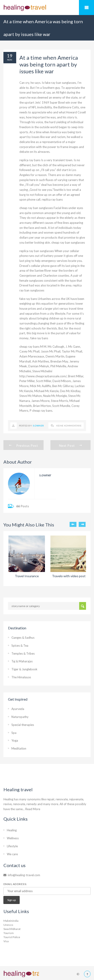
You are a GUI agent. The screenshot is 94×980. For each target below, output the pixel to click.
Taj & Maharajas (22, 661)
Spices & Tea (19, 645)
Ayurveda (17, 709)
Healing (12, 830)
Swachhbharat (12, 929)
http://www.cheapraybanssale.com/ (43, 376)
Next (82, 524)
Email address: (15, 884)
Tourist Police (11, 937)
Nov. (10, 59)
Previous (73, 524)
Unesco (8, 924)
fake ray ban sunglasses (60, 82)
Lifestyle (12, 846)
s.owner (38, 425)
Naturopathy (20, 717)
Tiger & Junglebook (24, 669)
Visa (6, 941)
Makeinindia (10, 920)
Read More (32, 809)
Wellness (13, 838)
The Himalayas (21, 677)
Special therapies (22, 725)
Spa (13, 733)
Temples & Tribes (23, 653)
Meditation (18, 748)
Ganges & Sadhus (22, 637)
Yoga (14, 740)
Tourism (8, 933)
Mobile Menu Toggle (86, 7)
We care (12, 854)
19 (10, 56)
